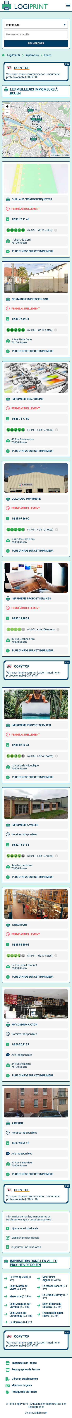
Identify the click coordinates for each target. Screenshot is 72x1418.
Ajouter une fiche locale (24, 1228)
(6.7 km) (20, 1305)
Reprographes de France (26, 1369)
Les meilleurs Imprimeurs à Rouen (34, 91)
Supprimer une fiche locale (26, 1247)
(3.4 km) (51, 1279)
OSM (66, 155)
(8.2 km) (53, 1314)
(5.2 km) (21, 1296)
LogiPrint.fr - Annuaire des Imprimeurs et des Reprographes (40, 1405)
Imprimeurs (32, 55)
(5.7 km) (55, 1296)
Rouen (47, 55)
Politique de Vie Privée (24, 1391)
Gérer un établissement (25, 1378)
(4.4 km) (19, 1287)
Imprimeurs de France (24, 1362)
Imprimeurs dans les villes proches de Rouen (33, 1263)
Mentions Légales (22, 1385)
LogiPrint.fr (13, 55)
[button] (33, 118)
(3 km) (20, 1279)
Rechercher (36, 43)
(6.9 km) (52, 1305)
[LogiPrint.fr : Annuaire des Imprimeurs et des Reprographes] (25, 5)
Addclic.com (40, 1412)
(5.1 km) (54, 1287)
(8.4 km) (21, 1322)
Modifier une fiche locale (25, 1237)
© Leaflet (55, 155)
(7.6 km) (21, 1314)
